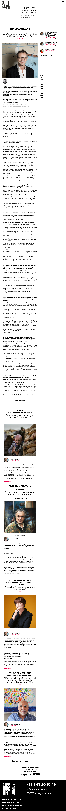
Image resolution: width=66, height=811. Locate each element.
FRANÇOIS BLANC (14, 460)
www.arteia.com (20, 400)
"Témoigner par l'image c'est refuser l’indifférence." (20, 416)
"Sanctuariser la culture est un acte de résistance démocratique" (50, 61)
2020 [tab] (42, 84)
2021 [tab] (42, 82)
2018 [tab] (42, 88)
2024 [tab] (42, 77)
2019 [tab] (42, 86)
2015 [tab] (42, 93)
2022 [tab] (42, 79)
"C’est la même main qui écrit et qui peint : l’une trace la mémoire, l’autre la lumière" (20, 680)
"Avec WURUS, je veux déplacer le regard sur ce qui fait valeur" (49, 67)
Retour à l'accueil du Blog (20, 406)
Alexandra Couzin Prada (14, 82)
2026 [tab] (42, 58)
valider (37, 774)
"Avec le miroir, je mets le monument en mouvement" (50, 64)
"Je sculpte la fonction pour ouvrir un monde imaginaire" (50, 70)
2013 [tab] (42, 97)
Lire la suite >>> (8, 481)
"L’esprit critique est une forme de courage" (20, 588)
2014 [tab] (42, 95)
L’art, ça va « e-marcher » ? (51, 49)
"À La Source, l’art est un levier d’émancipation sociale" (20, 493)
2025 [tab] (42, 75)
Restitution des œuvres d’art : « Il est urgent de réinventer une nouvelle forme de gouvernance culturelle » (51, 34)
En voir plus (20, 761)
